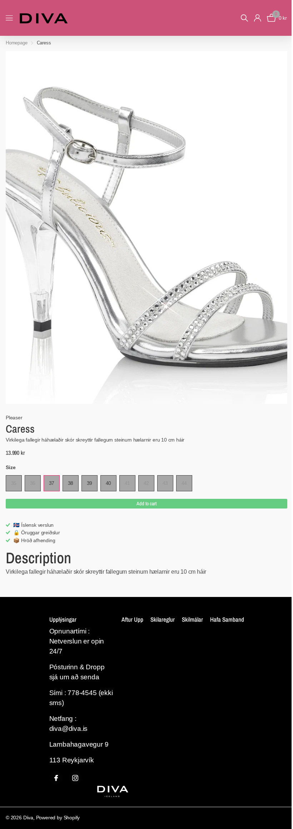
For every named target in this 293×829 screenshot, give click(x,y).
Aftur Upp (132, 619)
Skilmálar (192, 619)
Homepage (17, 42)
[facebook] (56, 778)
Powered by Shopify (58, 817)
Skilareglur (162, 619)
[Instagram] (75, 778)
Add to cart (146, 503)
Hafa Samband (227, 619)
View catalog (10, 18)
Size (10, 467)
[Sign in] (257, 18)
